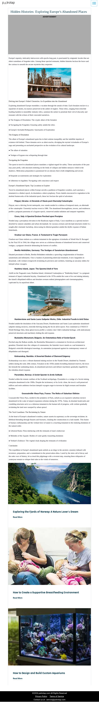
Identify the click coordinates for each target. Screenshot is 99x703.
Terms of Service (57, 696)
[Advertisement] (49, 35)
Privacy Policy (41, 696)
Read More (17, 517)
